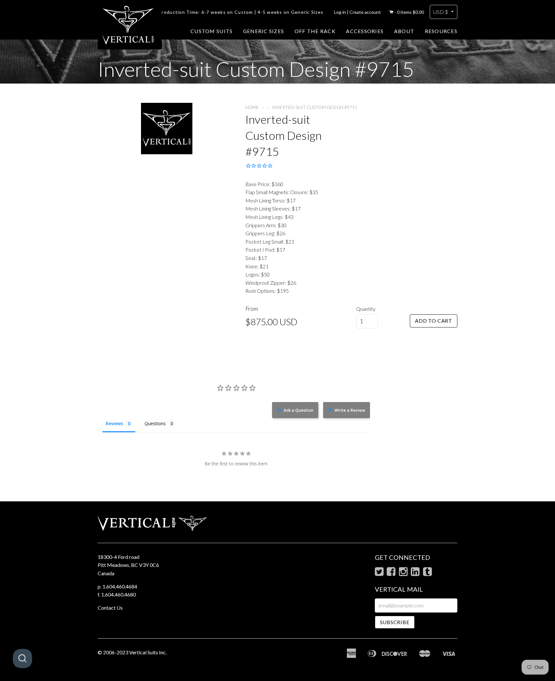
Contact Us (110, 608)
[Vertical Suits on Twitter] (379, 573)
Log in (340, 12)
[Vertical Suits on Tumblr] (427, 573)
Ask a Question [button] (298, 410)
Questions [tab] (155, 423)
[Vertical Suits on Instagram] (403, 573)
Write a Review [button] (350, 410)
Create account (365, 12)
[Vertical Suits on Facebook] (391, 573)
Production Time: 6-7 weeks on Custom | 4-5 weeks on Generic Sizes (240, 12)
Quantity (365, 309)
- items (409, 12)
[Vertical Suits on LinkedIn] (415, 573)
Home (252, 107)
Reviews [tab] (114, 423)
